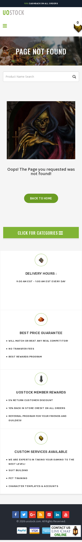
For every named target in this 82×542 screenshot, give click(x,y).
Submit (73, 77)
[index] (42, 12)
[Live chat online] (65, 531)
